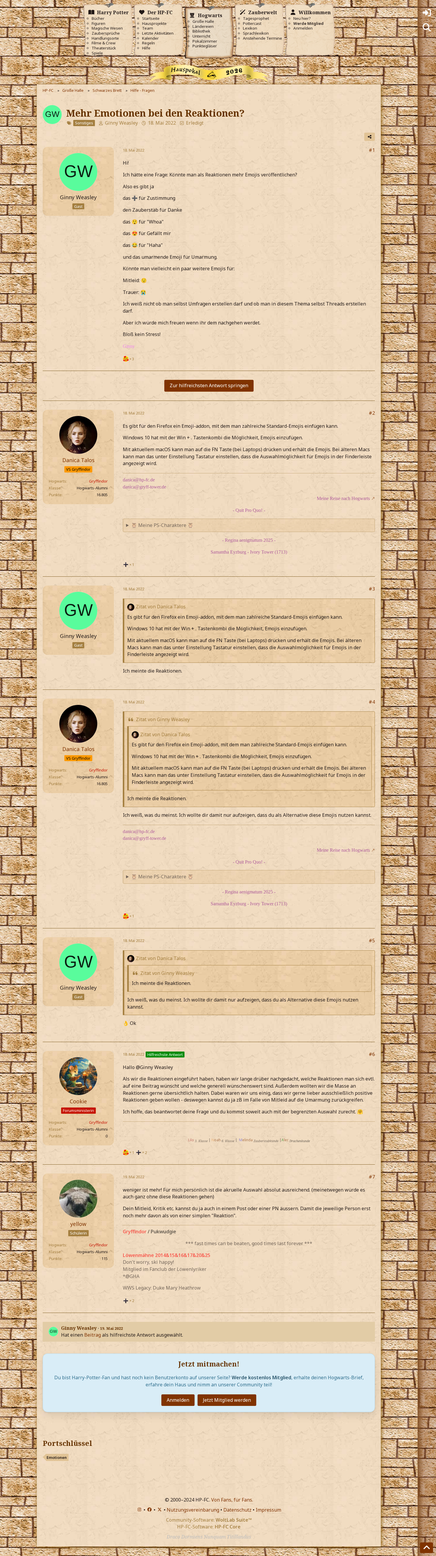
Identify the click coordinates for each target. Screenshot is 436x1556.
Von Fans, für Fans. (232, 1499)
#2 (372, 413)
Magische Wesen (107, 28)
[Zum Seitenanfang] (426, 1547)
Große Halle (203, 21)
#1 (372, 150)
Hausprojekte (154, 23)
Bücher (98, 18)
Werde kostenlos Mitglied (261, 1377)
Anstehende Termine (262, 38)
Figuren (98, 23)
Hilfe (146, 48)
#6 (372, 1054)
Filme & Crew (103, 43)
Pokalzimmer (204, 41)
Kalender (150, 38)
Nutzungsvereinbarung (193, 1510)
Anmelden (303, 28)
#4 (372, 702)
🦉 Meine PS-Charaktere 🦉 (162, 525)
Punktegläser (204, 46)
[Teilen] (369, 137)
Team (147, 28)
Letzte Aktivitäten (158, 33)
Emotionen (57, 1457)
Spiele (97, 53)
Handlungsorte (105, 38)
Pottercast (252, 23)
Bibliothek (201, 31)
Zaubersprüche (106, 33)
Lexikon (250, 28)
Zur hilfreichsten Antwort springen (209, 385)
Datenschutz (237, 1510)
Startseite (151, 18)
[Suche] (427, 27)
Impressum (268, 1510)
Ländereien (203, 26)
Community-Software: (209, 1520)
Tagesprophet (256, 18)
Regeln (148, 43)
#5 (372, 940)
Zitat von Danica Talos (161, 606)
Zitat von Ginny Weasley (163, 719)
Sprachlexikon (256, 33)
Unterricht (201, 36)
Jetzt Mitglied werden (227, 1400)
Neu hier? (302, 18)
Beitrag (92, 1335)
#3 (372, 589)
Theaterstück (104, 48)
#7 (372, 1177)
